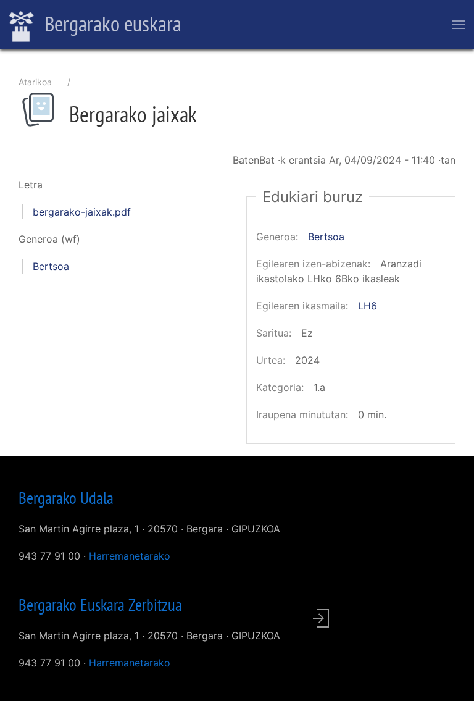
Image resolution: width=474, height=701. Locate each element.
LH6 (367, 306)
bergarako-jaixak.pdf (82, 212)
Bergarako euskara (110, 23)
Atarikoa (35, 82)
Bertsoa (51, 266)
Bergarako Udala (66, 498)
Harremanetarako (129, 556)
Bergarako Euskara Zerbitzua (100, 605)
